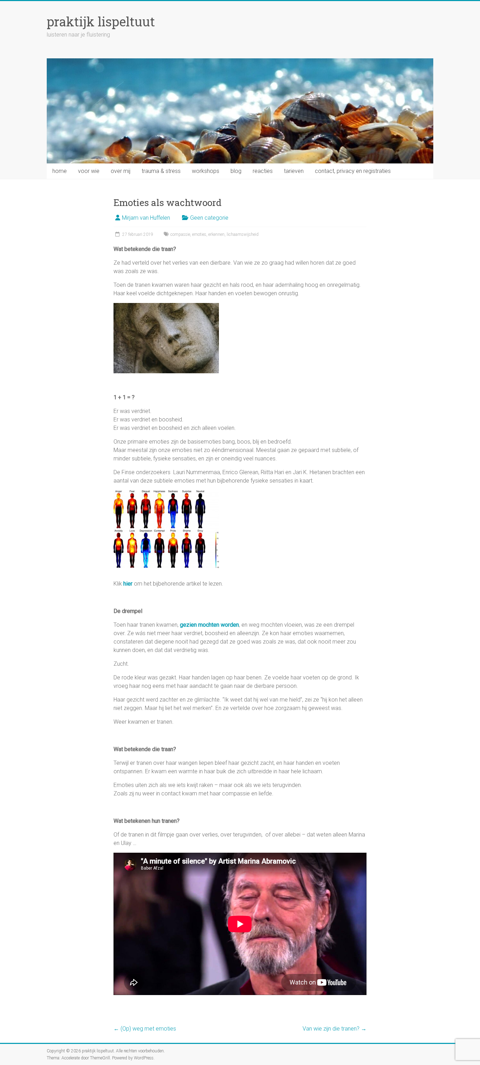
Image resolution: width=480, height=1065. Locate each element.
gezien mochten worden (209, 624)
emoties (199, 234)
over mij (120, 171)
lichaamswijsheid (243, 234)
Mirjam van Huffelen (146, 217)
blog (236, 171)
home (59, 171)
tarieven (294, 171)
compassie (180, 234)
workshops (205, 171)
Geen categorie (209, 217)
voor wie (88, 171)
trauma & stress (161, 171)
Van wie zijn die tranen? (335, 1028)
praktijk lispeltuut (101, 21)
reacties (263, 171)
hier (127, 583)
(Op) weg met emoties (144, 1028)
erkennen (216, 234)
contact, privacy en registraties (353, 171)
